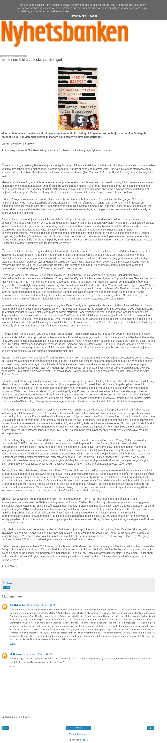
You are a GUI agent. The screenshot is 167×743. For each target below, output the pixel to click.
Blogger (83, 739)
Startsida (78, 728)
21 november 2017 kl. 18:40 (41, 605)
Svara (12, 643)
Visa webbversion (78, 734)
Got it (93, 16)
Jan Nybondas (17, 605)
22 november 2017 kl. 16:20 (37, 654)
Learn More (78, 16)
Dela (7, 588)
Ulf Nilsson (15, 654)
